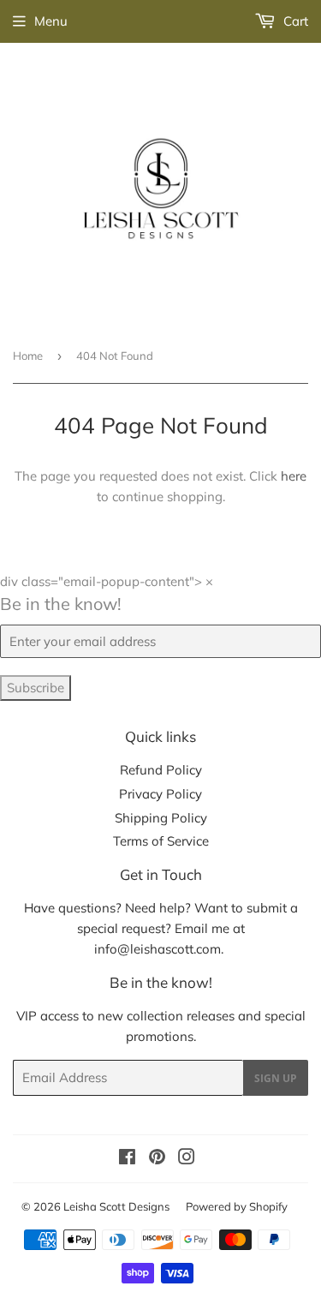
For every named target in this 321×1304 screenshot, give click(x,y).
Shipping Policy (161, 818)
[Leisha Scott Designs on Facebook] (127, 1159)
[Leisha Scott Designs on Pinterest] (157, 1159)
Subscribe (35, 687)
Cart (294, 21)
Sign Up (275, 1078)
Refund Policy (161, 770)
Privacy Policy (160, 794)
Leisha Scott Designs (116, 1206)
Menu (51, 21)
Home (28, 355)
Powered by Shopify (237, 1206)
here (293, 476)
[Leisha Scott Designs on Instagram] (186, 1159)
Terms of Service (161, 841)
